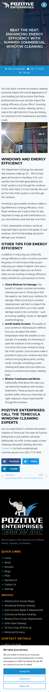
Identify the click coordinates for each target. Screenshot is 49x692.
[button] (11, 461)
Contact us (7, 448)
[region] (24, 668)
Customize (24, 679)
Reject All (24, 686)
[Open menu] (44, 4)
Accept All (24, 671)
